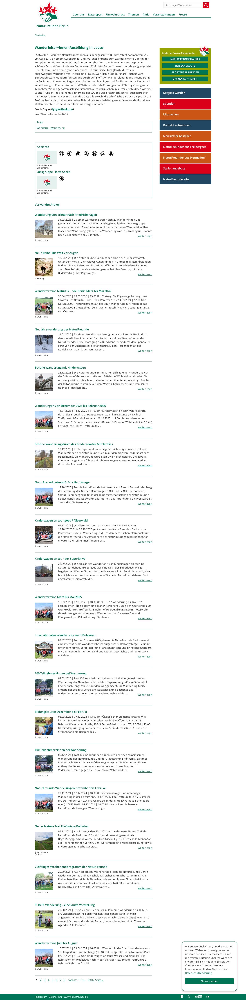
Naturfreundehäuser (185, 59)
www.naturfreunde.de (76, 996)
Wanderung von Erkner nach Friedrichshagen (66, 215)
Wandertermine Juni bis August (56, 943)
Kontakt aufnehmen (177, 125)
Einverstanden (209, 981)
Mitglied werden (174, 93)
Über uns (78, 14)
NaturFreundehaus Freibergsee (184, 147)
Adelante (43, 147)
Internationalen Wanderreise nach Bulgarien (65, 635)
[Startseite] (48, 12)
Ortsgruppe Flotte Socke (53, 172)
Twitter (189, 997)
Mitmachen (171, 114)
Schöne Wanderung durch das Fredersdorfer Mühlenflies (74, 444)
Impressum (41, 996)
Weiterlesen (145, 236)
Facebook (182, 997)
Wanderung (57, 127)
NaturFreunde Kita (176, 179)
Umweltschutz (115, 14)
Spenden (169, 104)
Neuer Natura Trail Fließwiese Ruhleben (62, 826)
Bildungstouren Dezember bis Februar (61, 712)
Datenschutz (55, 996)
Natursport (95, 14)
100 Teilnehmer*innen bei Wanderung (60, 673)
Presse (182, 14)
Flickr (207, 997)
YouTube (198, 997)
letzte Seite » (95, 980)
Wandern (42, 127)
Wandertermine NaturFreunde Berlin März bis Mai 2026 (73, 291)
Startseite (40, 35)
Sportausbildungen (185, 72)
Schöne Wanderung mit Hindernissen (60, 368)
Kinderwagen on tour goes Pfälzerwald (61, 520)
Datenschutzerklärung (198, 973)
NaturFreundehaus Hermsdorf (184, 158)
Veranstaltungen (164, 14)
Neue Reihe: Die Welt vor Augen (56, 253)
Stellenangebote (174, 168)
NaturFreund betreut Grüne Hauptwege (62, 482)
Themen (133, 14)
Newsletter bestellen (177, 136)
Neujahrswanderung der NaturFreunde (62, 329)
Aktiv (146, 14)
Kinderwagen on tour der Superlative (60, 559)
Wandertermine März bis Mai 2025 (58, 597)
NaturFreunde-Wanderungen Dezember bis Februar (70, 788)
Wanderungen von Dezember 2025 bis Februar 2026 (70, 406)
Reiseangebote (185, 65)
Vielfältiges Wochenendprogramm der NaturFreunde (71, 867)
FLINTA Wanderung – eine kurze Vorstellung (65, 905)
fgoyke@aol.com (62, 109)
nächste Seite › (76, 980)
